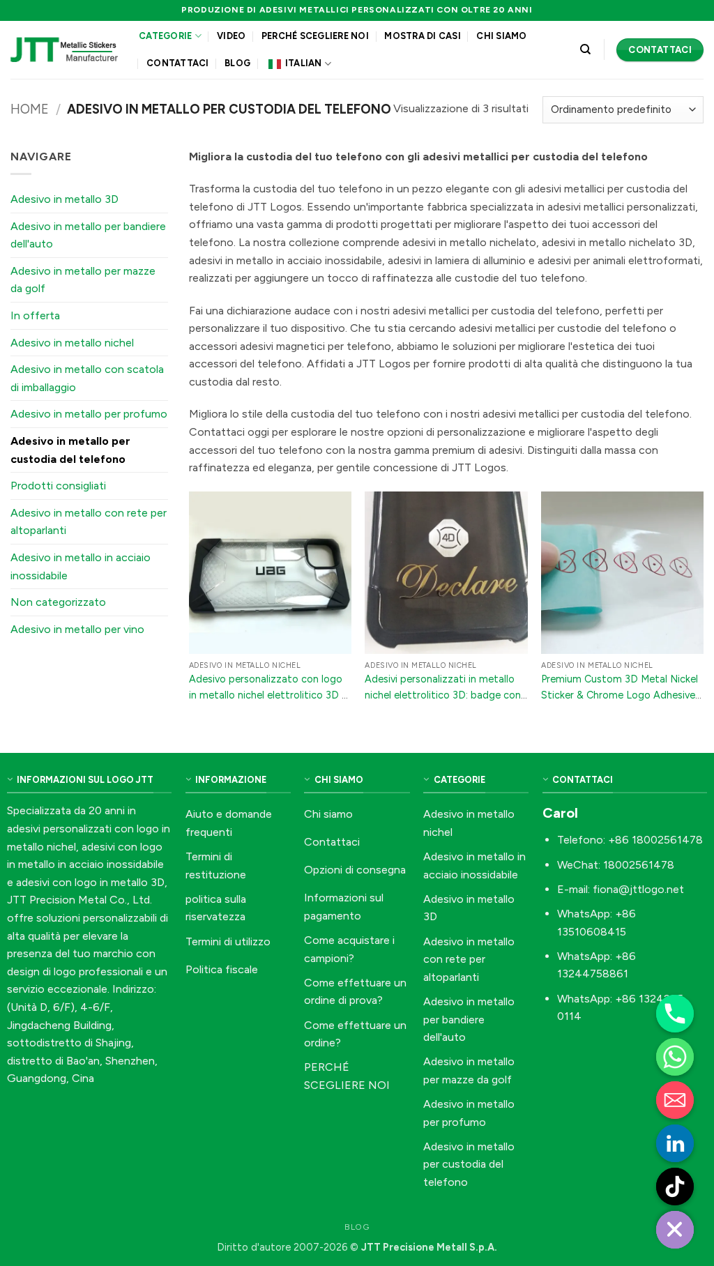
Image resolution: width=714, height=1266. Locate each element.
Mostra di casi (422, 36)
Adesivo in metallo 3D (64, 199)
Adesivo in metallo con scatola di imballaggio (87, 378)
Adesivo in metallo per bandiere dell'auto (88, 235)
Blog (237, 63)
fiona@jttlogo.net (638, 889)
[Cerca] (585, 49)
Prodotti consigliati (58, 485)
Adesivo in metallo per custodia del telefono (70, 450)
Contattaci (177, 63)
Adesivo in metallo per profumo (88, 413)
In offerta (35, 315)
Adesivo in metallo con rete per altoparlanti (88, 521)
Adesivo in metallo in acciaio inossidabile (80, 566)
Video (231, 36)
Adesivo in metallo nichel (72, 342)
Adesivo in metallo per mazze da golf (82, 280)
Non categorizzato (58, 602)
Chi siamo (501, 36)
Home (29, 109)
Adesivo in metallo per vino (77, 629)
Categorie (165, 36)
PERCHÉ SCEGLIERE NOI (315, 36)
